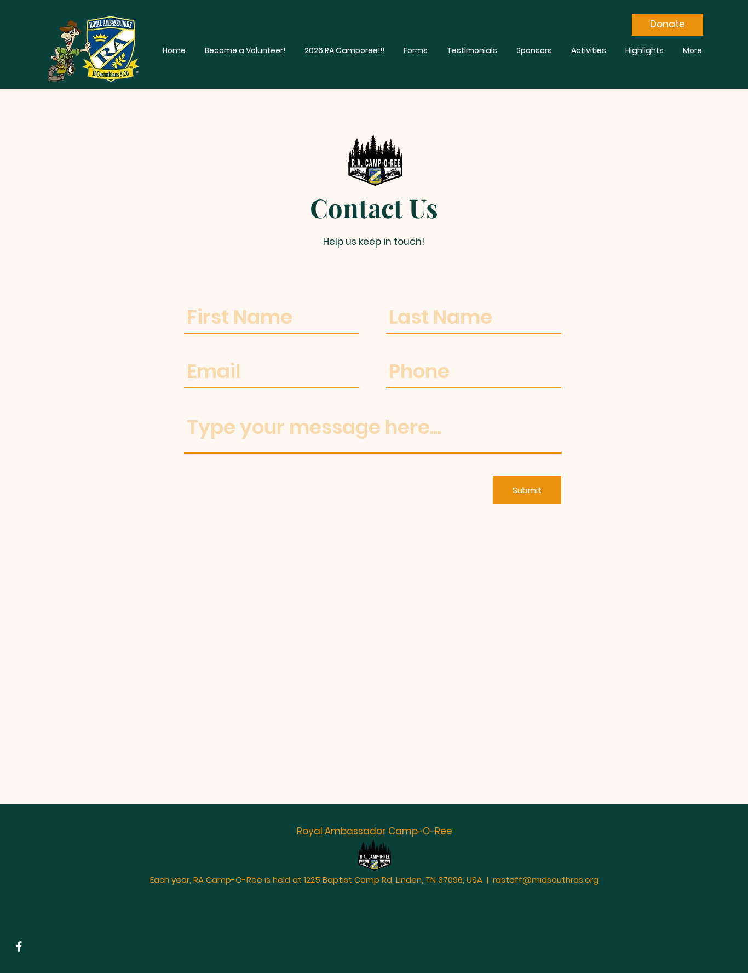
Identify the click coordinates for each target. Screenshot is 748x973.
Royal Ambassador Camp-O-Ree (374, 831)
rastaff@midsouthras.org (546, 879)
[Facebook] (19, 946)
